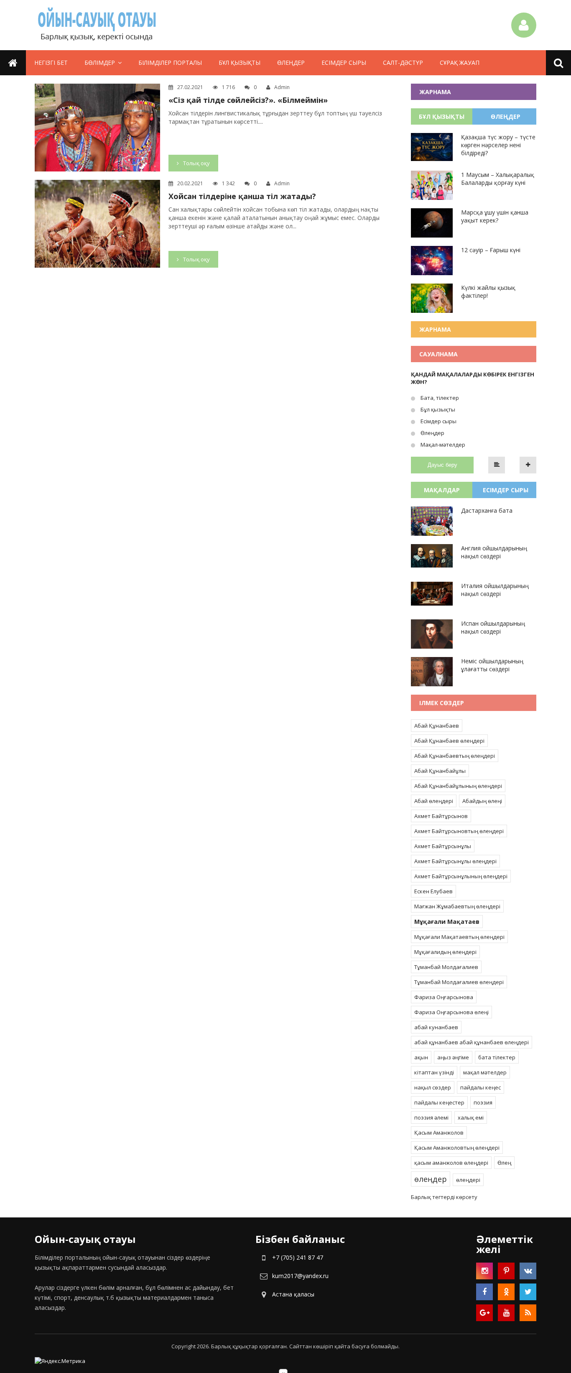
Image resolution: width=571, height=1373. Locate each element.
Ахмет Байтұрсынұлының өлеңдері (460, 876)
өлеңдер (430, 1179)
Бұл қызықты (239, 62)
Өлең (504, 1162)
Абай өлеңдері (433, 801)
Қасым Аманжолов (439, 1132)
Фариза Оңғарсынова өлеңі (451, 1012)
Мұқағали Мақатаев (446, 922)
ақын (421, 1057)
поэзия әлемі (431, 1117)
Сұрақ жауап (459, 62)
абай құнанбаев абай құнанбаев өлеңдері (471, 1042)
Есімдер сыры (343, 62)
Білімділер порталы (170, 62)
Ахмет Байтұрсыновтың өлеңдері (459, 831)
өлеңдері (468, 1180)
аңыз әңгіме (453, 1057)
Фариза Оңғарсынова (443, 997)
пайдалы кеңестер (439, 1102)
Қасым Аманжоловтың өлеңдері (457, 1147)
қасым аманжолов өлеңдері (451, 1162)
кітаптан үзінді (434, 1072)
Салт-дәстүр (403, 62)
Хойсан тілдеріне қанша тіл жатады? (242, 196)
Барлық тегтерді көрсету (444, 1197)
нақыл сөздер (432, 1087)
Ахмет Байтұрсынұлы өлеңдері (455, 861)
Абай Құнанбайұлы (440, 771)
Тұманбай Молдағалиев (446, 967)
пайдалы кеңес (480, 1087)
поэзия (483, 1102)
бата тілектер (496, 1057)
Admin (282, 87)
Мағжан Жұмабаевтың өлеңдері (457, 906)
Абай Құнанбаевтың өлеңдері (454, 755)
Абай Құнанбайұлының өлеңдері (458, 786)
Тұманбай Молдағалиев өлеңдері (459, 982)
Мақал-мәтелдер (442, 444)
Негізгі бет (51, 62)
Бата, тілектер (439, 397)
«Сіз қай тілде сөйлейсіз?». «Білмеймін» (248, 100)
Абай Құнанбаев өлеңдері (449, 740)
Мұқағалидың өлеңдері (445, 952)
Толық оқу (196, 163)
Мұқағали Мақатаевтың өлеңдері (459, 937)
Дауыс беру (442, 465)
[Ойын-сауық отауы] (97, 25)
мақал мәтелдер (485, 1072)
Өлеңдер (291, 62)
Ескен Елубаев (433, 891)
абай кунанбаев (436, 1027)
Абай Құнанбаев (436, 725)
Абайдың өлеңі (482, 801)
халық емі (471, 1117)
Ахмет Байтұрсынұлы (442, 846)
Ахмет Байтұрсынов (441, 816)
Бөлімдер (99, 62)
